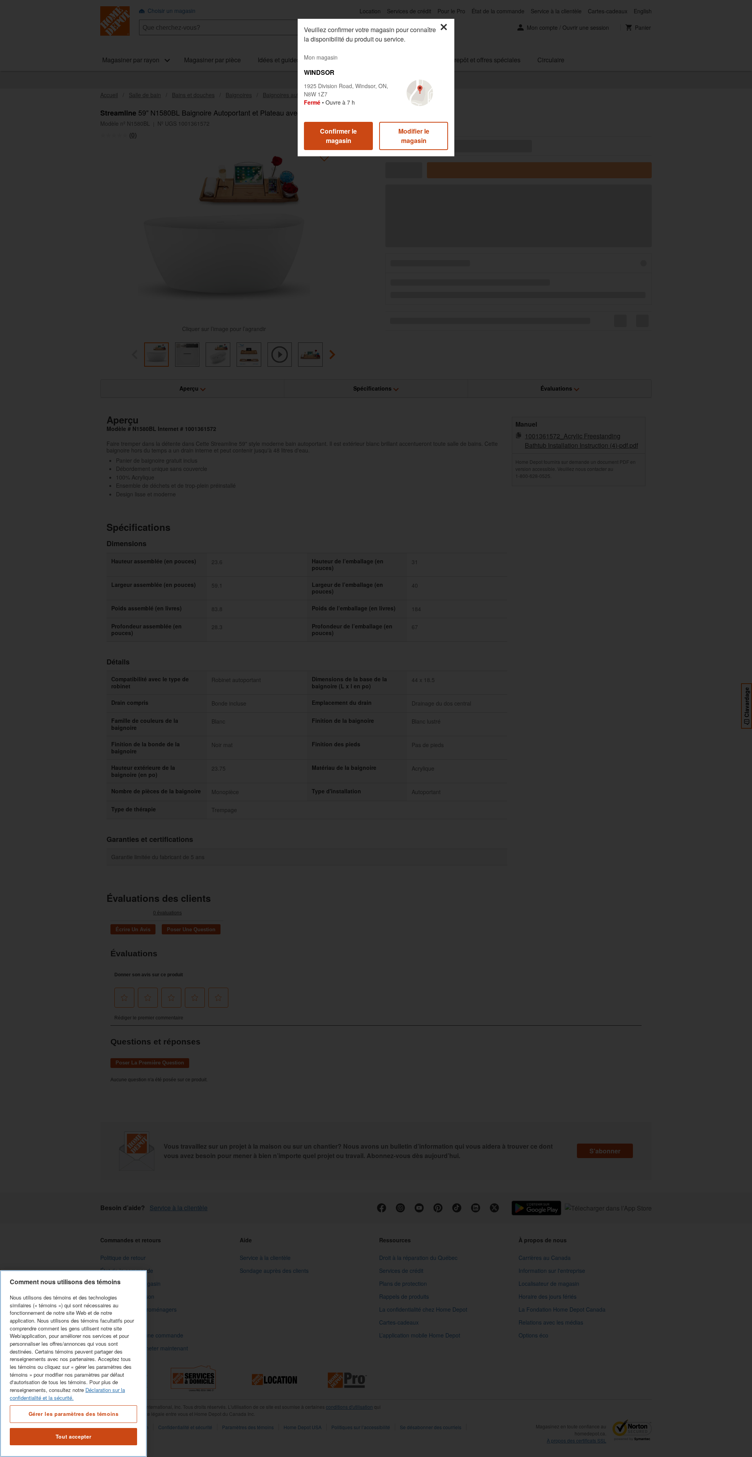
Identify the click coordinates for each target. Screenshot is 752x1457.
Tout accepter (74, 1436)
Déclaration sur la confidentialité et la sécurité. (67, 1393)
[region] (73, 1363)
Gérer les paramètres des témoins (74, 1413)
